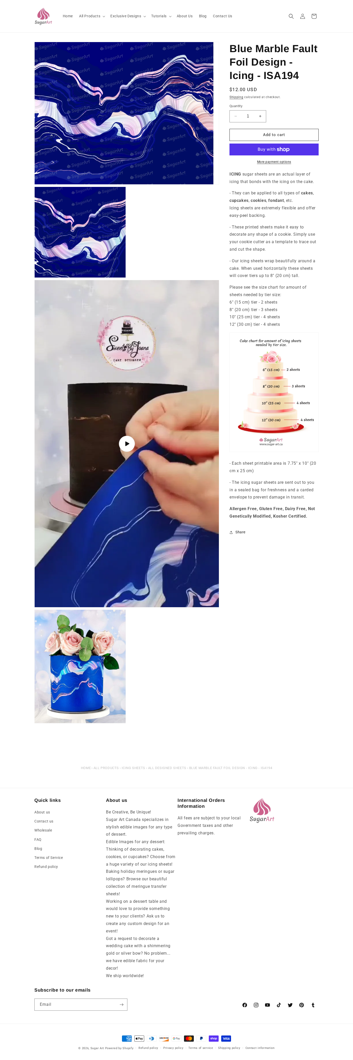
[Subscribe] (121, 1005)
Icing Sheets (133, 768)
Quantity (235, 106)
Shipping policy (229, 1048)
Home (86, 768)
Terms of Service (48, 858)
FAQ (38, 839)
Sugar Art (97, 1048)
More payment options (274, 162)
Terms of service (200, 1048)
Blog (38, 849)
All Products (106, 768)
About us (42, 812)
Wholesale (43, 830)
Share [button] (240, 532)
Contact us (43, 821)
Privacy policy (173, 1048)
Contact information (260, 1048)
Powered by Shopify (119, 1048)
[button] (91, 16)
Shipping (236, 97)
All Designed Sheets (167, 768)
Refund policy (46, 867)
